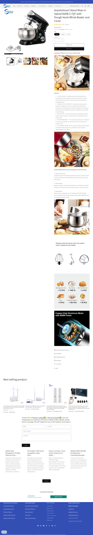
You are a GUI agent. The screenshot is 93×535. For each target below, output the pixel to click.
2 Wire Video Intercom (8, 509)
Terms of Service (50, 513)
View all (46, 481)
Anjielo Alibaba (50, 518)
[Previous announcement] (3, 2)
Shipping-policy (50, 510)
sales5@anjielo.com (73, 515)
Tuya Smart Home (30, 503)
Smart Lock (28, 515)
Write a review (58, 496)
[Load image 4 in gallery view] (35, 61)
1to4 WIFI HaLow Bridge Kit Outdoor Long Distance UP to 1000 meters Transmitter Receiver (35, 407)
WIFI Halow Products (30, 509)
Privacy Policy (50, 506)
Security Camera (29, 512)
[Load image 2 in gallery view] (19, 61)
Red (69, 34)
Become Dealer (53, 418)
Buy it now (69, 48)
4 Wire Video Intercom (8, 506)
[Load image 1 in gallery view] (10, 61)
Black (57, 34)
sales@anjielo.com (73, 512)
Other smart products (30, 518)
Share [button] (57, 368)
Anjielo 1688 (49, 520)
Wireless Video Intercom (9, 515)
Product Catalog (38, 418)
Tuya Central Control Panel (31, 506)
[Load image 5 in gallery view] (44, 61)
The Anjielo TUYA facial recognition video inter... (35, 453)
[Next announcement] (89, 2)
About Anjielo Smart (74, 503)
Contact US (71, 509)
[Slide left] (4, 61)
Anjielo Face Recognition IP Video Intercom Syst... (12, 453)
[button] (20, 6)
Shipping (62, 29)
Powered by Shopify (62, 534)
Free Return (57, 53)
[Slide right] (49, 61)
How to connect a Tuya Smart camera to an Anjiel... (57, 453)
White (63, 34)
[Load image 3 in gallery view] (27, 61)
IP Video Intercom (7, 512)
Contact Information (51, 515)
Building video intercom (9, 518)
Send (26, 445)
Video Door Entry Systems (10, 503)
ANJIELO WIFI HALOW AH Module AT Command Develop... (78, 453)
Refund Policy (50, 508)
